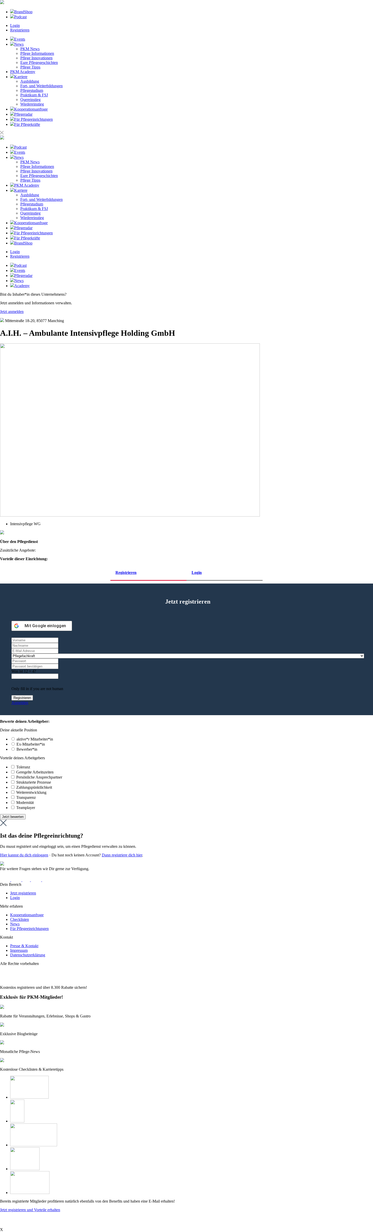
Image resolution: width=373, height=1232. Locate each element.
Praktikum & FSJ (34, 95)
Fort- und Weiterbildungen (41, 86)
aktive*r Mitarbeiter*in (34, 739)
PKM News (30, 49)
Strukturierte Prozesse (33, 782)
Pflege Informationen (37, 53)
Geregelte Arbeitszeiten (35, 772)
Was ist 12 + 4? (23, 671)
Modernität (25, 802)
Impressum (19, 950)
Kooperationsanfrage (27, 915)
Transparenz (26, 797)
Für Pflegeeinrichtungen (29, 928)
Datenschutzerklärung (27, 955)
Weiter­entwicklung (31, 792)
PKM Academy (22, 71)
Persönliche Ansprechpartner (39, 777)
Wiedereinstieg (32, 104)
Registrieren (19, 30)
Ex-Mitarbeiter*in (30, 744)
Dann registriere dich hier (122, 855)
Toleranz (23, 767)
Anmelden (19, 702)
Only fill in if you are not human (37, 689)
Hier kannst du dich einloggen (24, 855)
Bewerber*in (26, 749)
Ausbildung (29, 81)
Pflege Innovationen (36, 58)
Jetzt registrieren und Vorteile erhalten (30, 1210)
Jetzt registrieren (23, 893)
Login (15, 25)
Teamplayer (25, 807)
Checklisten (19, 919)
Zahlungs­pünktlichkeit (34, 787)
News (15, 924)
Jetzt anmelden (12, 311)
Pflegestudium (31, 90)
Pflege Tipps (30, 67)
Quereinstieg (30, 99)
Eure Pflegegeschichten (39, 62)
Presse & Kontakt (24, 946)
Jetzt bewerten (13, 817)
